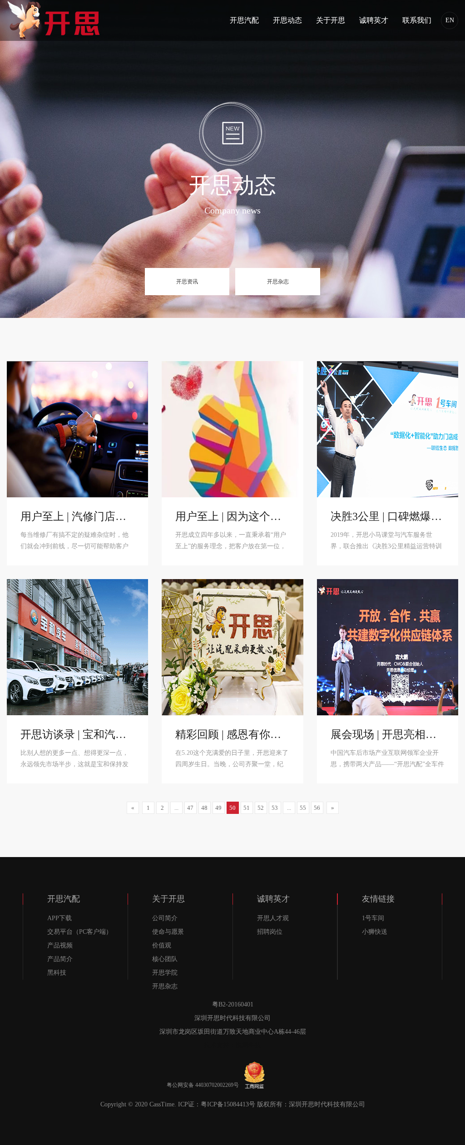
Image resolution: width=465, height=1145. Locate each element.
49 (218, 807)
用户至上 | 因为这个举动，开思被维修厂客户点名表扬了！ (232, 516)
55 (303, 807)
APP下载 (59, 918)
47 (190, 807)
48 (204, 807)
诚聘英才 (373, 20)
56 (317, 807)
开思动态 (287, 20)
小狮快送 (374, 931)
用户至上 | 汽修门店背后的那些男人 (77, 516)
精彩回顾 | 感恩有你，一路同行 (232, 734)
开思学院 (165, 972)
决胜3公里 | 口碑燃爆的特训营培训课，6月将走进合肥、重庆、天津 (388, 516)
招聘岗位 (269, 931)
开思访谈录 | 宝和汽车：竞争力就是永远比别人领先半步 (77, 734)
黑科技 (56, 972)
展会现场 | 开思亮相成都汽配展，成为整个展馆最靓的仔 (388, 734)
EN (449, 20)
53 (275, 807)
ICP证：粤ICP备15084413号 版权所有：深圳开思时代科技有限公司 (271, 1104)
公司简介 (165, 918)
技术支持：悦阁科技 (232, 1045)
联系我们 (416, 20)
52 (260, 807)
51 (246, 807)
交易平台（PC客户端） (79, 931)
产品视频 (60, 945)
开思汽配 (244, 20)
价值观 (161, 945)
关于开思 (330, 20)
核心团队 (165, 959)
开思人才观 (273, 918)
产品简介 (60, 959)
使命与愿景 (168, 931)
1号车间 (373, 918)
